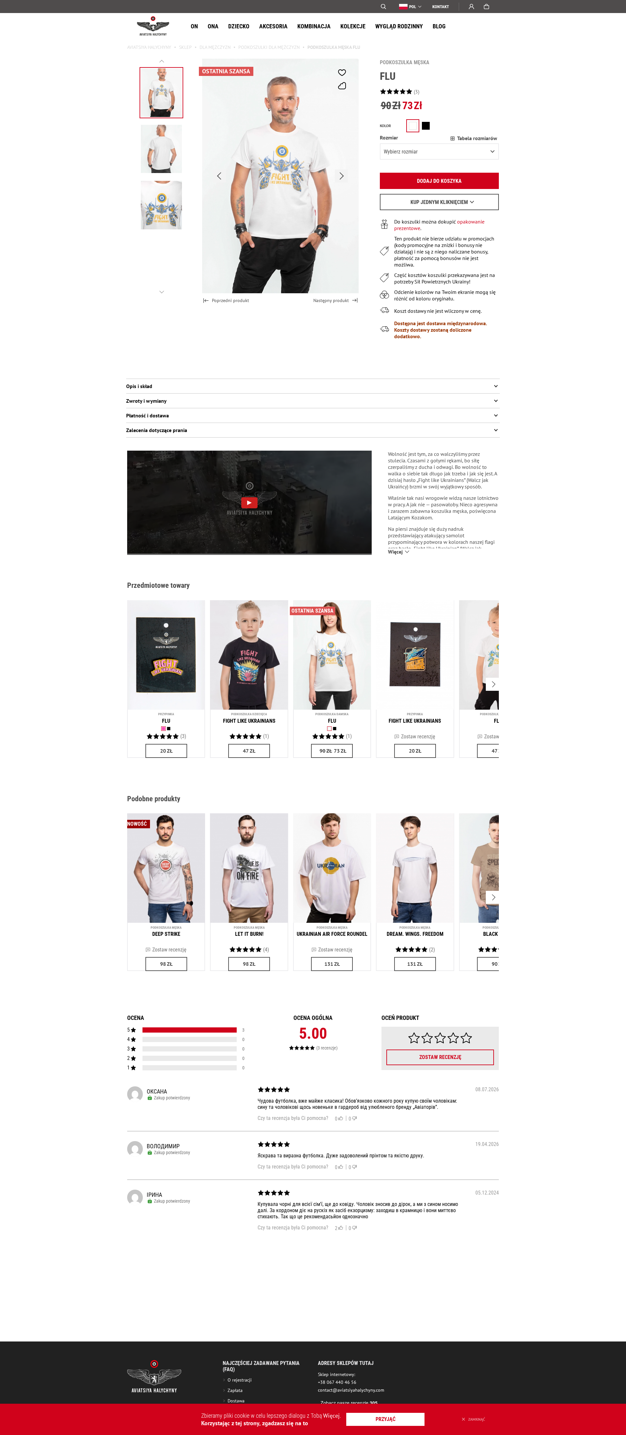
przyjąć (385, 1419)
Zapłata (235, 1390)
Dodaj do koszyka (439, 181)
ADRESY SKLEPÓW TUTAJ (346, 1363)
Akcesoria (273, 26)
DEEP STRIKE (166, 934)
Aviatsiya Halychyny (149, 47)
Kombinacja (314, 26)
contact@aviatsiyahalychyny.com (351, 1390)
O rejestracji (240, 1380)
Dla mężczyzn (215, 47)
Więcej (331, 1415)
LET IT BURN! (249, 934)
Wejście (471, 6)
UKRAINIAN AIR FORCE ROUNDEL (332, 934)
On (194, 26)
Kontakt (440, 6)
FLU (166, 721)
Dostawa (236, 1401)
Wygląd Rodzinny (399, 26)
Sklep (185, 47)
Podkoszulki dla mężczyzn (269, 47)
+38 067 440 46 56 (337, 1382)
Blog (439, 26)
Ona (213, 26)
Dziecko (238, 26)
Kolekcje (352, 26)
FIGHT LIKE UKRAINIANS (249, 721)
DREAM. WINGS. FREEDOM (415, 934)
